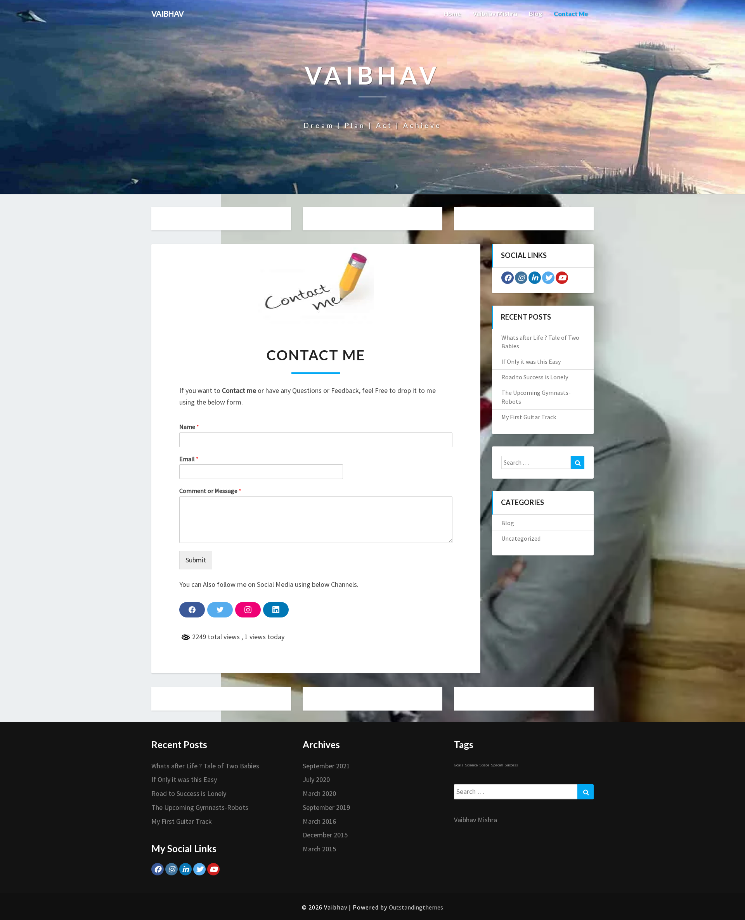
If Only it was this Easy (531, 361)
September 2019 (326, 807)
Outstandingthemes (416, 907)
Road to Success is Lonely (534, 377)
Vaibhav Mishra (495, 13)
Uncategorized (521, 538)
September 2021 (326, 765)
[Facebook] (507, 278)
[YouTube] (562, 278)
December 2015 (325, 834)
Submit (195, 559)
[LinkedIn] (534, 278)
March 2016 (319, 821)
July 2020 (316, 779)
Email (189, 459)
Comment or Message (210, 491)
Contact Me (571, 13)
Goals (458, 765)
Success (511, 765)
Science (471, 765)
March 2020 (319, 793)
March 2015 (319, 848)
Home (452, 13)
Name (189, 427)
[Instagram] (521, 278)
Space (484, 765)
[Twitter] (548, 278)
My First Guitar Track (528, 417)
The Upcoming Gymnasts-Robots (199, 807)
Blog (535, 13)
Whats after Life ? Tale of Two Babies (205, 765)
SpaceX (497, 765)
